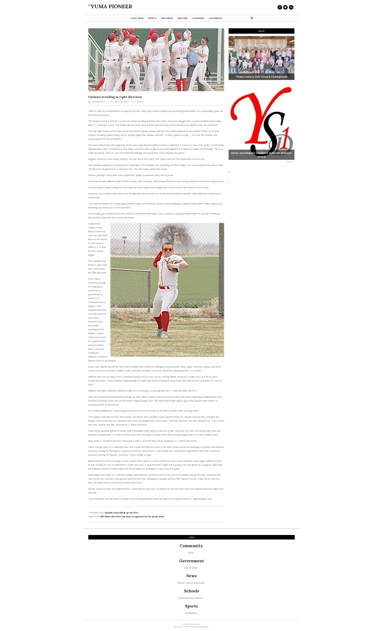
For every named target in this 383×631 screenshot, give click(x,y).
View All (290, 161)
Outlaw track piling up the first (121, 512)
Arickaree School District (190, 597)
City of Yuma (190, 567)
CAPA (191, 552)
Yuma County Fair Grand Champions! (261, 76)
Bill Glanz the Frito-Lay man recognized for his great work (132, 516)
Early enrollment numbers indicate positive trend (261, 154)
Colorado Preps (203, 626)
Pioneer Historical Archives (191, 582)
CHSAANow (191, 612)
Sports (140, 101)
